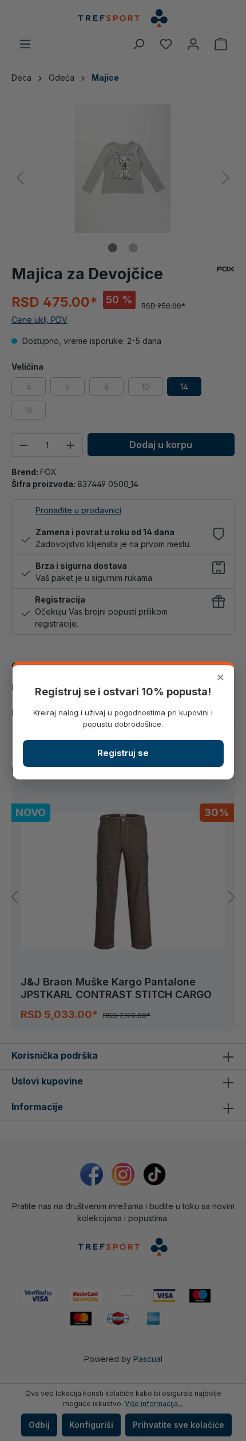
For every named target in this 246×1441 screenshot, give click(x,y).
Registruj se (123, 752)
